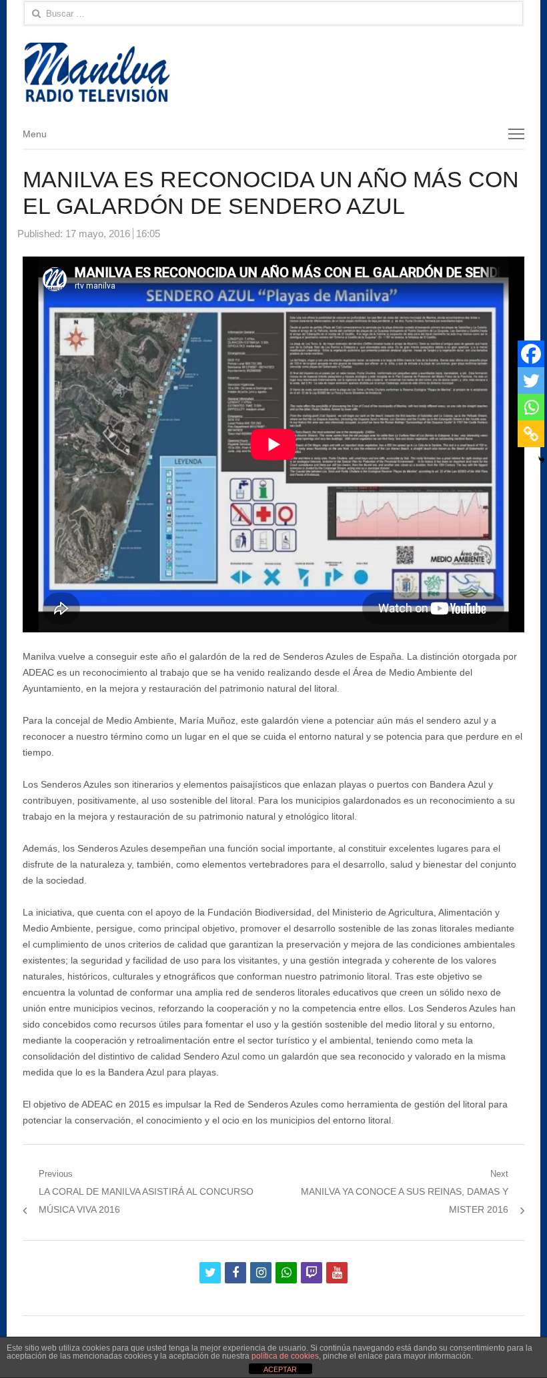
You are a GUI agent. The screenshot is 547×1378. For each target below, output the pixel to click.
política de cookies (285, 1356)
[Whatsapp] (531, 407)
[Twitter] (531, 380)
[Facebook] (531, 354)
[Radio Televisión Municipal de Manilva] (273, 72)
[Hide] (541, 459)
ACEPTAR (280, 1369)
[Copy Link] (531, 433)
